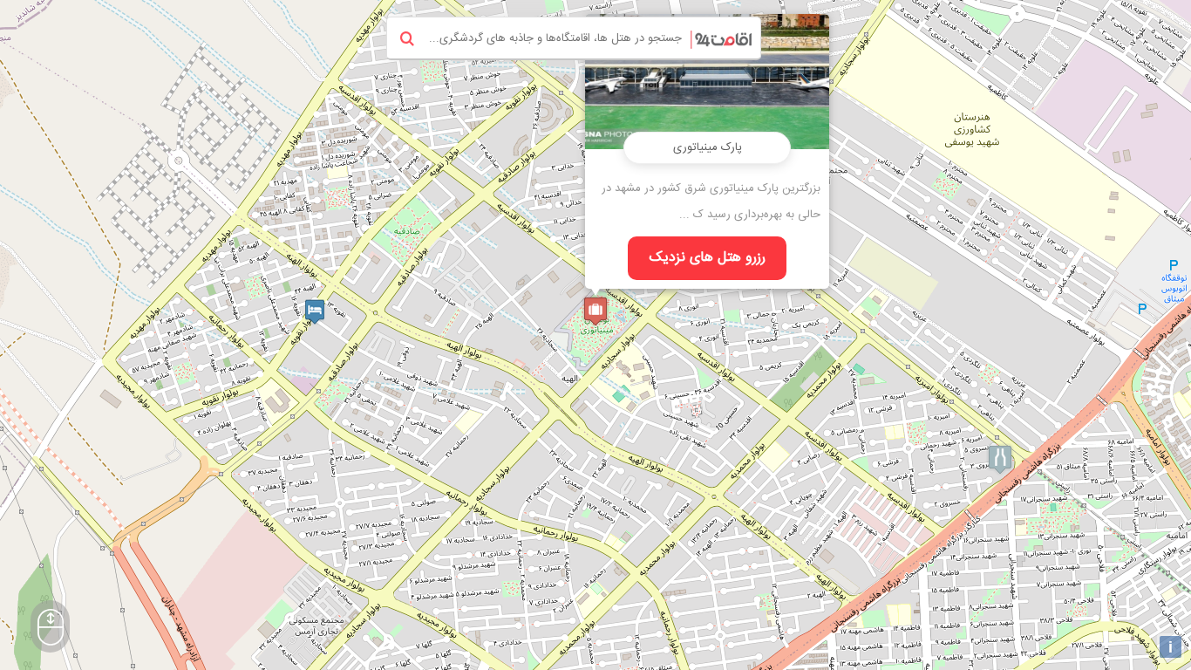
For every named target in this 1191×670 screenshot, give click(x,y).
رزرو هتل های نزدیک (708, 258)
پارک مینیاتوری (707, 147)
